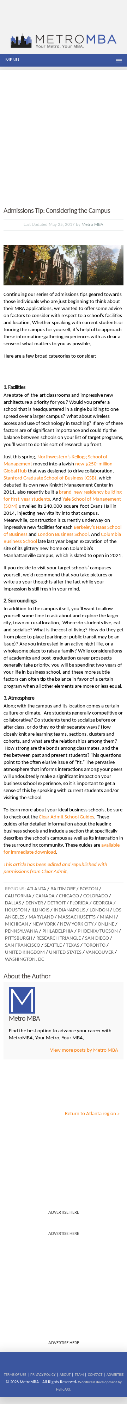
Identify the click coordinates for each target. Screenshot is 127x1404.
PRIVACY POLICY (42, 1375)
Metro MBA (92, 224)
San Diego (97, 938)
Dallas (13, 903)
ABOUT (65, 1375)
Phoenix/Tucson (98, 931)
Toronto (94, 945)
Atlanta (36, 889)
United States (65, 952)
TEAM (79, 1375)
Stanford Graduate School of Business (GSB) (50, 478)
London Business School (63, 534)
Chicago (69, 896)
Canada (45, 896)
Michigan (16, 924)
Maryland (41, 917)
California (18, 896)
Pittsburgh (18, 938)
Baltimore (62, 889)
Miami (107, 917)
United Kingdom (25, 952)
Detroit (56, 903)
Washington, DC (24, 959)
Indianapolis (69, 910)
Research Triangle (58, 938)
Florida (79, 903)
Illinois (40, 910)
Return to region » (92, 1114)
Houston (16, 910)
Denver (34, 903)
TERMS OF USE (15, 1375)
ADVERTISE (115, 1375)
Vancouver (100, 952)
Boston (89, 889)
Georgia (103, 903)
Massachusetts (77, 917)
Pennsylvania (21, 931)
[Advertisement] (63, 133)
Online (106, 924)
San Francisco (22, 945)
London (99, 910)
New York (44, 924)
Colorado (95, 896)
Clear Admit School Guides (66, 817)
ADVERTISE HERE (63, 1212)
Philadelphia (57, 931)
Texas (72, 945)
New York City (76, 924)
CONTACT (95, 1375)
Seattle (53, 945)
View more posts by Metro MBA (84, 1050)
